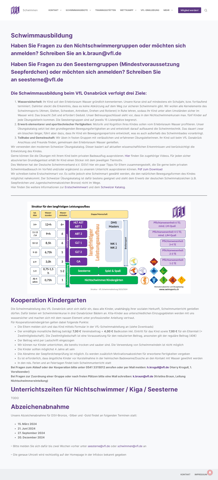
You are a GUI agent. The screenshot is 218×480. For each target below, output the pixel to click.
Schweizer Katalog (113, 187)
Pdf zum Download (150, 169)
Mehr (166, 10)
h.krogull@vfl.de (158, 367)
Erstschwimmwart (76, 187)
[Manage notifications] (210, 472)
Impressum (201, 474)
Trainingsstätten (105, 10)
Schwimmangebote (77, 10)
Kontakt (53, 10)
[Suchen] (206, 10)
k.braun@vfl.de (102, 53)
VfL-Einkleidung (150, 10)
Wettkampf (126, 10)
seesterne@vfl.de (40, 79)
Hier (127, 155)
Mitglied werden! (190, 10)
